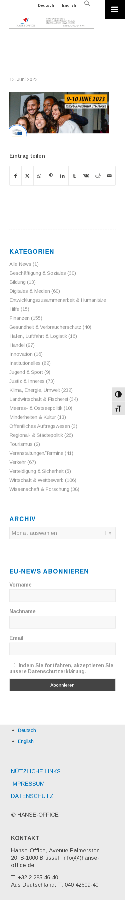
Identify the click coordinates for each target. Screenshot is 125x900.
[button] (87, 5)
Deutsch (46, 5)
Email (16, 638)
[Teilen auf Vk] (86, 175)
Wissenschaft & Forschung (39, 489)
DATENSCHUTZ (32, 796)
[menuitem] (46, 5)
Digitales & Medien (29, 291)
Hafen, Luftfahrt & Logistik (38, 336)
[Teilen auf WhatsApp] (39, 175)
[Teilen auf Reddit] (97, 175)
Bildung (17, 282)
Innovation (21, 354)
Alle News (20, 264)
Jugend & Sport (26, 372)
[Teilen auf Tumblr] (74, 175)
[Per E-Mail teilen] (109, 175)
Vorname (20, 585)
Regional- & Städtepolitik (36, 435)
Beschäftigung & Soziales (37, 273)
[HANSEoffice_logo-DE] (51, 23)
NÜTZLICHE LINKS (36, 771)
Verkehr (17, 462)
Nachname (22, 611)
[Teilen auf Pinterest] (51, 175)
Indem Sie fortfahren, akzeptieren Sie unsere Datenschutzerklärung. (61, 668)
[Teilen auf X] (27, 175)
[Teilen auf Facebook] (15, 175)
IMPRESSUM (28, 784)
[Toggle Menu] (115, 9)
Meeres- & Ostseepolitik (35, 408)
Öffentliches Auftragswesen (39, 426)
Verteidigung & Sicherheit (36, 471)
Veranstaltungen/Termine (36, 453)
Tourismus (21, 444)
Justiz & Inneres (27, 381)
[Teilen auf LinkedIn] (62, 175)
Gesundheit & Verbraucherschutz (45, 327)
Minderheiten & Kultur (32, 417)
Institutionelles (25, 363)
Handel (17, 345)
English (69, 5)
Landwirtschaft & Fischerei (38, 399)
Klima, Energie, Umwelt (34, 390)
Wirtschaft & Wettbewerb (36, 480)
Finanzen (19, 318)
